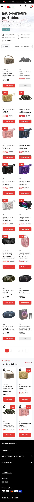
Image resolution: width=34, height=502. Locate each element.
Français (5, 472)
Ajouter (10, 399)
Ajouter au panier (9, 85)
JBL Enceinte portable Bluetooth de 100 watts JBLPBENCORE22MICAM (25, 328)
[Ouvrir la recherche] (20, 6)
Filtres (6, 46)
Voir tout (27, 363)
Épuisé (25, 85)
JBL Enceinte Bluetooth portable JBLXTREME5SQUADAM (9, 425)
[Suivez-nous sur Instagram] (6, 482)
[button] (31, 6)
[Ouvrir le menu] (2, 6)
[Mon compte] (25, 6)
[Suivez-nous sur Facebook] (3, 482)
